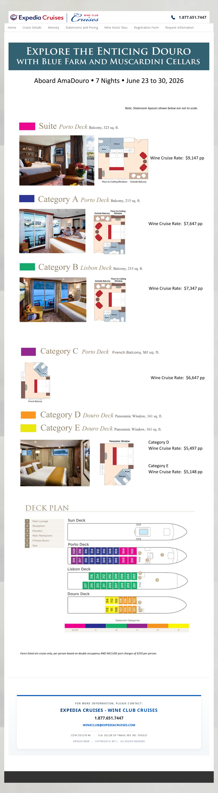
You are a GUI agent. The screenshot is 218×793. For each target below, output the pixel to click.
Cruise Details (32, 27)
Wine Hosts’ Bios (116, 27)
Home (12, 27)
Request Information (179, 27)
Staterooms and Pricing (82, 27)
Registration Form (146, 27)
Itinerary (53, 27)
